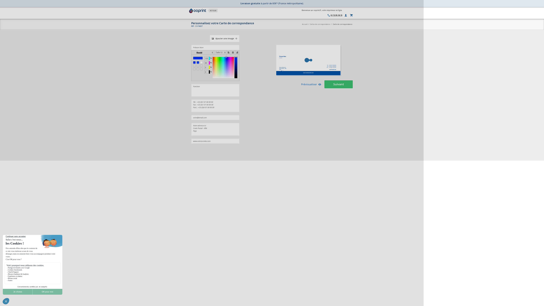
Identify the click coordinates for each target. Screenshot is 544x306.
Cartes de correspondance (320, 24)
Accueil (305, 24)
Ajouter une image (224, 38)
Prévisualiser (309, 84)
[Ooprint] (197, 11)
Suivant (338, 84)
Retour (213, 10)
